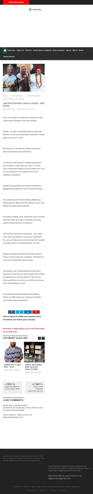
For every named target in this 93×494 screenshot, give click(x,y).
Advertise (11, 50)
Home (5, 96)
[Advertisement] (46, 30)
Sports (68, 50)
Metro (75, 50)
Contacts (53, 490)
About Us (20, 50)
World (81, 50)
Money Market (9, 56)
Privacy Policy (31, 490)
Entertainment (59, 50)
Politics (28, 50)
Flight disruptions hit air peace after (12, 387)
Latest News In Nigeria (42, 50)
